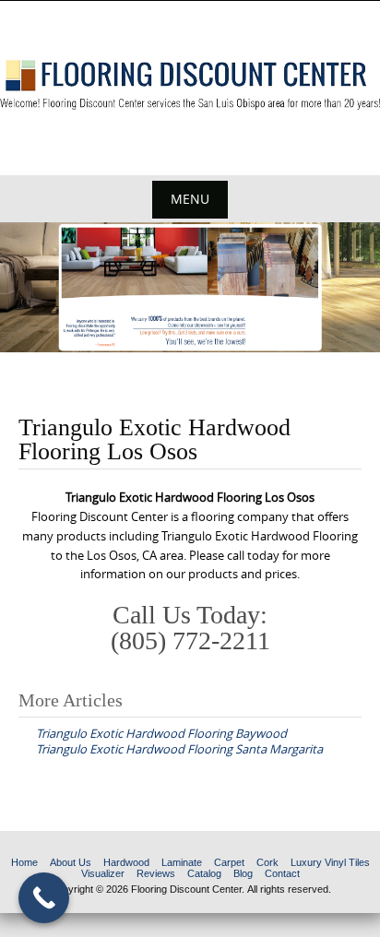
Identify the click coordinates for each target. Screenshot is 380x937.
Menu (190, 199)
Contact (282, 873)
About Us (70, 862)
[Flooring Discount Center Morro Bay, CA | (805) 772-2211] (190, 85)
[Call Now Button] (43, 897)
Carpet (229, 862)
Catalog (204, 873)
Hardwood (126, 862)
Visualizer (103, 873)
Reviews (156, 873)
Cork (267, 862)
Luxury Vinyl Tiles (330, 862)
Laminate (181, 862)
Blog (243, 873)
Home (24, 862)
